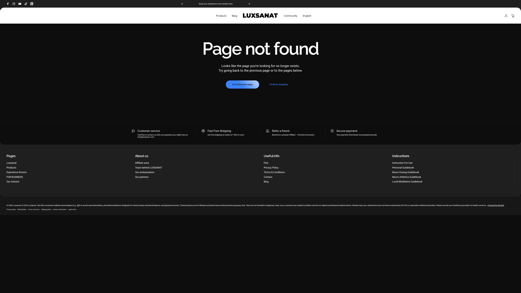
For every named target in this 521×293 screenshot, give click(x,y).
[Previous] (182, 4)
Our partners (142, 177)
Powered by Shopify (495, 205)
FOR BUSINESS (15, 177)
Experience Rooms (17, 172)
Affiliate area (142, 162)
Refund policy (21, 209)
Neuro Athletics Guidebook (406, 177)
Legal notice (72, 209)
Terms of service (33, 209)
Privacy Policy (271, 167)
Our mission (13, 181)
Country (3, 198)
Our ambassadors (144, 172)
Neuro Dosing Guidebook (405, 172)
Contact (268, 177)
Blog (266, 181)
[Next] (249, 4)
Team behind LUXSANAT (148, 167)
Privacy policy (11, 209)
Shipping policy (46, 209)
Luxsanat (12, 162)
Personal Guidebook (403, 167)
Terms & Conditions (274, 172)
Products (11, 167)
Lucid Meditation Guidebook (407, 181)
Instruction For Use (402, 162)
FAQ (266, 162)
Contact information (59, 209)
